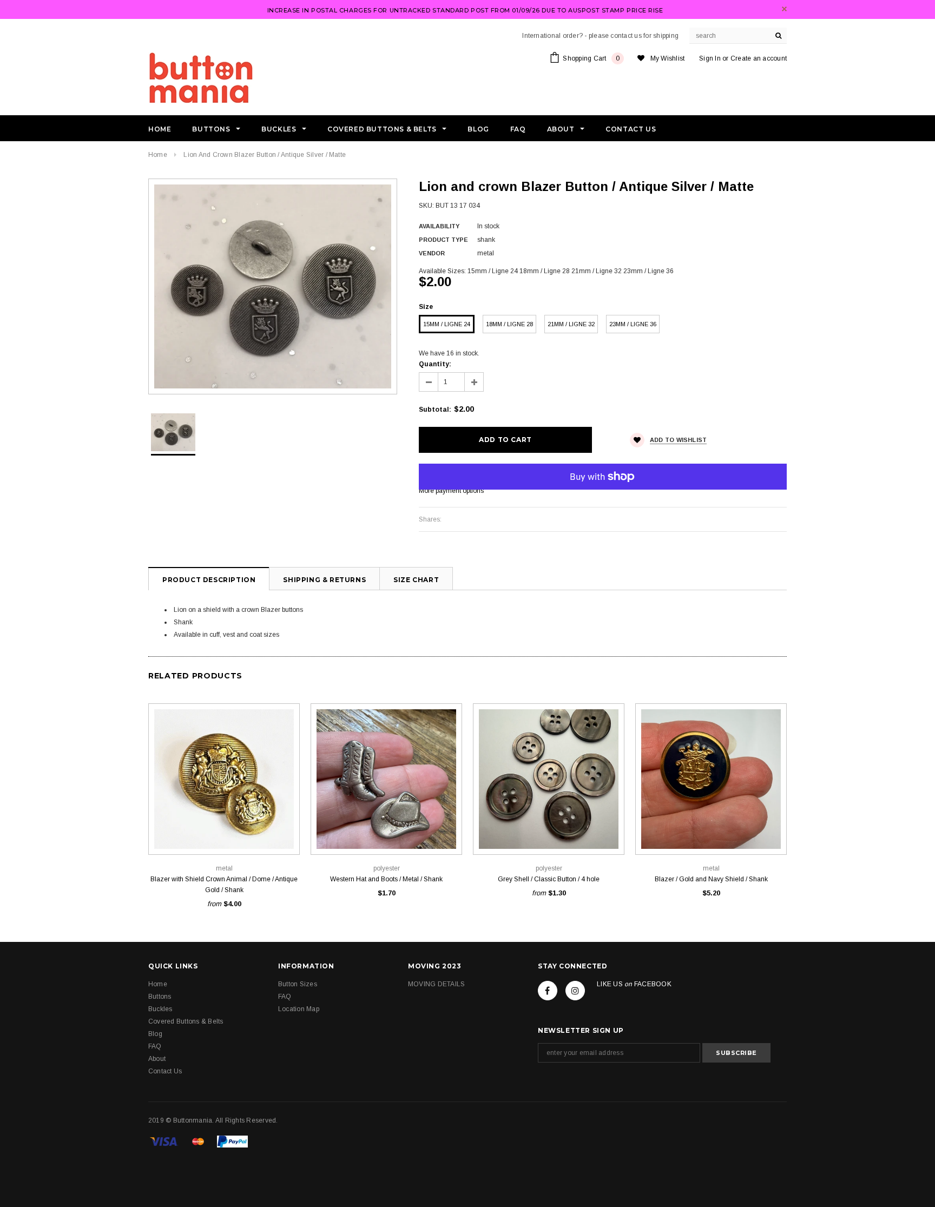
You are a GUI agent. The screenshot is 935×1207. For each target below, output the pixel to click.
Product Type (443, 239)
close (784, 8)
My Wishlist (667, 58)
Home (157, 155)
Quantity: (435, 364)
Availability (439, 226)
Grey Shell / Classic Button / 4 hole (549, 879)
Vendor (432, 253)
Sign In (710, 58)
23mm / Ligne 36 (632, 324)
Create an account (758, 58)
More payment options (451, 490)
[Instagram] (575, 990)
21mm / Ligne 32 (571, 324)
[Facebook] (547, 990)
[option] (272, 286)
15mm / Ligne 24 (446, 324)
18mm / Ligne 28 (509, 324)
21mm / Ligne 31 (573, 830)
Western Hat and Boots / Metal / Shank (386, 879)
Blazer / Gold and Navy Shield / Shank (711, 879)
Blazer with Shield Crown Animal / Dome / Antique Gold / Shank (224, 884)
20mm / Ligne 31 (224, 830)
